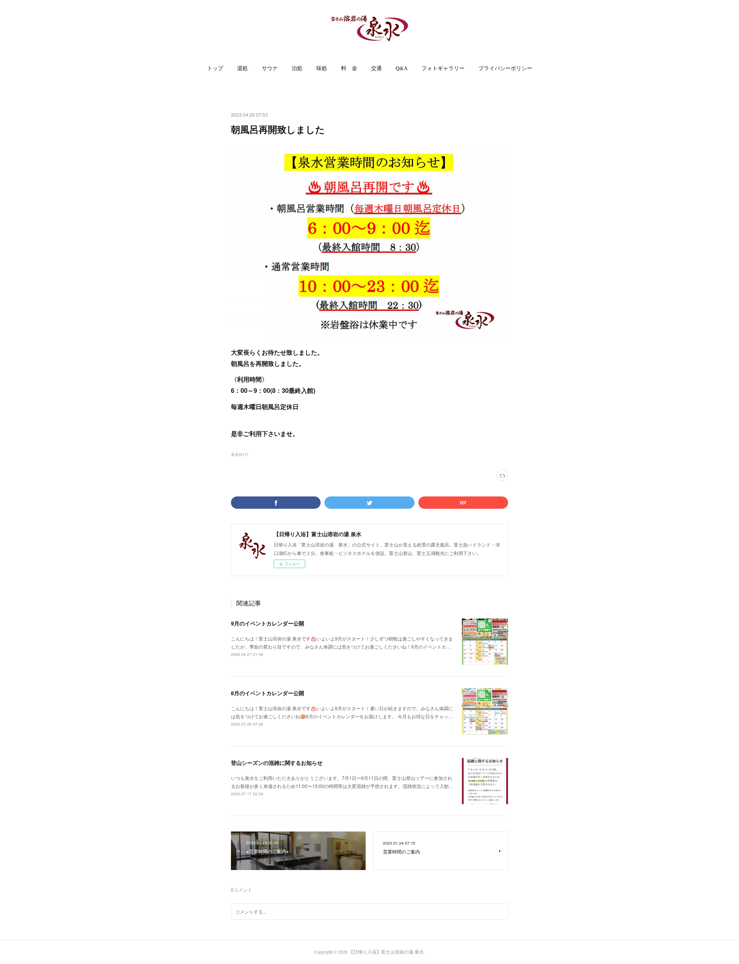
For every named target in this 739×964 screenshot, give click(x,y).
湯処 (242, 68)
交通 (376, 68)
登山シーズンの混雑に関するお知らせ (277, 762)
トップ (215, 68)
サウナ (270, 68)
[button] (215, 68)
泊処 (297, 68)
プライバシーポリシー (505, 68)
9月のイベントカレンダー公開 (267, 623)
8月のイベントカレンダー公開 (267, 693)
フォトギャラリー (443, 68)
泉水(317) (239, 454)
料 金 (349, 68)
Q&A (402, 68)
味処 (321, 68)
